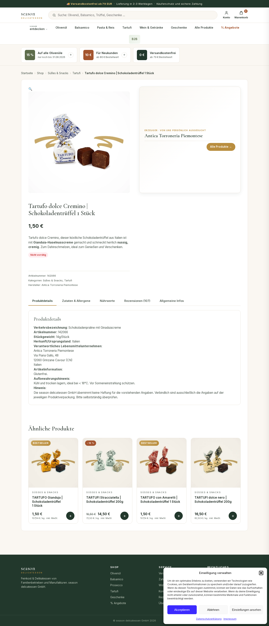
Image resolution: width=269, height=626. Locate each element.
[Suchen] (54, 15)
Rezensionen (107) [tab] (137, 300)
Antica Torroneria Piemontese (60, 285)
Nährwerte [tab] (107, 300)
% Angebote (230, 27)
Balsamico (82, 27)
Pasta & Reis (105, 27)
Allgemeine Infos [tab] (172, 300)
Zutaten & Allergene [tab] (76, 300)
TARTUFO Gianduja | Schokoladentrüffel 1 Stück (47, 502)
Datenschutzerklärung (209, 618)
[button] (261, 573)
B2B (134, 39)
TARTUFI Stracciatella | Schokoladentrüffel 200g (104, 500)
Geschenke (179, 27)
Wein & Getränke (151, 27)
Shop (40, 73)
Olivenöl (61, 27)
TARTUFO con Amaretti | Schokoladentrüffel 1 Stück (160, 500)
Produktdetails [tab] (42, 300)
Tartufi (127, 27)
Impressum (230, 618)
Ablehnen (213, 609)
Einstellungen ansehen (246, 609)
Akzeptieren (182, 609)
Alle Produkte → (221, 146)
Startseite (27, 73)
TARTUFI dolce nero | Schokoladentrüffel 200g (213, 500)
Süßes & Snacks (58, 73)
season (32, 15)
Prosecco (116, 585)
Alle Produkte (204, 27)
